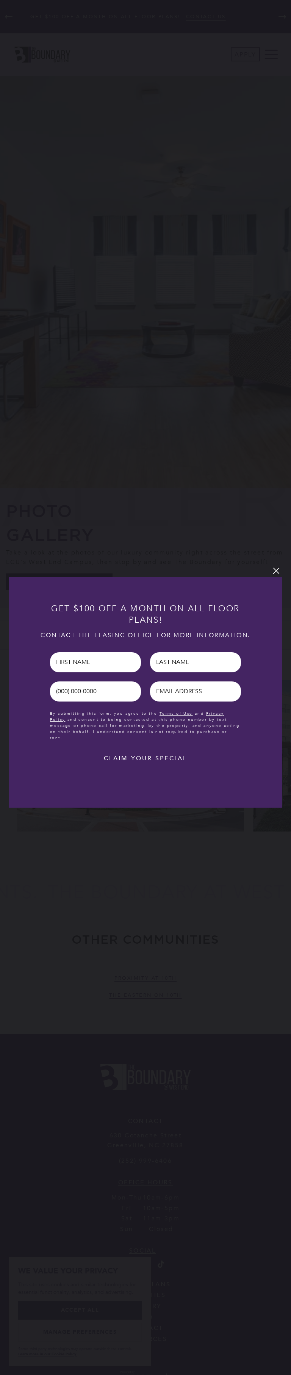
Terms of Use (176, 713)
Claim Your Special (146, 758)
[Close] (276, 570)
